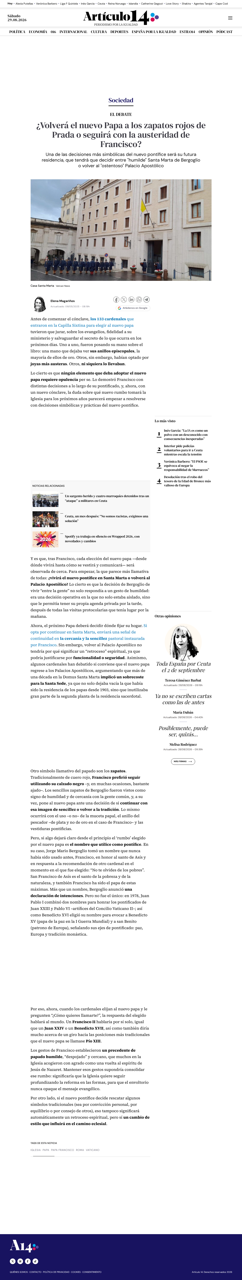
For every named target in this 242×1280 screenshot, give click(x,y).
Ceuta (101, 3)
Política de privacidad (56, 1272)
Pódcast (224, 31)
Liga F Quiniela (69, 3)
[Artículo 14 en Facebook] (28, 1261)
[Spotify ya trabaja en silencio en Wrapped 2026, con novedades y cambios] (45, 540)
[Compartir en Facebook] (116, 300)
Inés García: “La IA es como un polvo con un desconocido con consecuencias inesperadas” (186, 434)
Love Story (172, 3)
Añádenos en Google (135, 308)
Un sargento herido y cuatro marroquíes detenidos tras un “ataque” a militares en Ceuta (107, 498)
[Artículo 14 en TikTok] (35, 1261)
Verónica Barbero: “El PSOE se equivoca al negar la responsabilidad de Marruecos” (186, 465)
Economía (38, 31)
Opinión (206, 31)
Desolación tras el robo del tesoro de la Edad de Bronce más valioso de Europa (187, 481)
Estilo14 (187, 31)
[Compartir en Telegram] (146, 300)
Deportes (119, 31)
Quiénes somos (19, 1272)
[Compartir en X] (124, 300)
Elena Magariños (63, 301)
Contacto (35, 1272)
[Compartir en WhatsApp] (139, 300)
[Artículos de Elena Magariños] (39, 303)
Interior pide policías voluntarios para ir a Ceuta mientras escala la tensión (183, 450)
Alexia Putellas (24, 3)
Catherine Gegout (152, 3)
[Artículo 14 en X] (13, 1261)
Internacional (73, 31)
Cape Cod (221, 3)
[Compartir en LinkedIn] (131, 300)
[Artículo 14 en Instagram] (20, 1261)
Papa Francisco (62, 1150)
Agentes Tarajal (203, 3)
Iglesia (36, 1150)
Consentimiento (91, 1272)
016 (53, 31)
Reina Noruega (117, 3)
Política (17, 31)
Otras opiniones (168, 616)
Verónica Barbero (46, 3)
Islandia (133, 3)
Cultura (99, 31)
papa (46, 1150)
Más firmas (180, 761)
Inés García (88, 3)
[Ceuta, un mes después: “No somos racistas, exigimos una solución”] (45, 520)
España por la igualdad (154, 31)
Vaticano (93, 1150)
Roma (80, 1150)
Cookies (76, 1272)
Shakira (186, 3)
